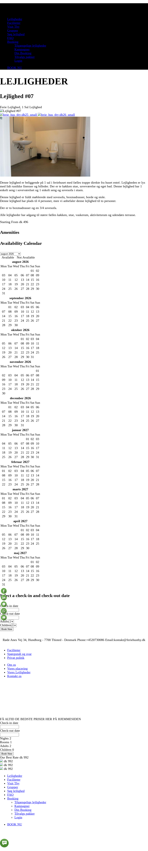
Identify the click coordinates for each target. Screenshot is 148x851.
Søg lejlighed (16, 34)
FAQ (10, 38)
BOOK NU (14, 67)
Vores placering (17, 668)
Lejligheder (14, 19)
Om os (11, 665)
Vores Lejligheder (19, 672)
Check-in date (9, 606)
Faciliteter (13, 23)
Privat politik (15, 657)
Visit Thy (13, 26)
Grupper (12, 30)
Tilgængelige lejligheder (30, 45)
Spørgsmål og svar (19, 654)
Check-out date (10, 613)
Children (5, 625)
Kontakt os (14, 676)
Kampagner (22, 49)
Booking (12, 42)
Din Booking (22, 53)
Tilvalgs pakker (24, 57)
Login (18, 60)
